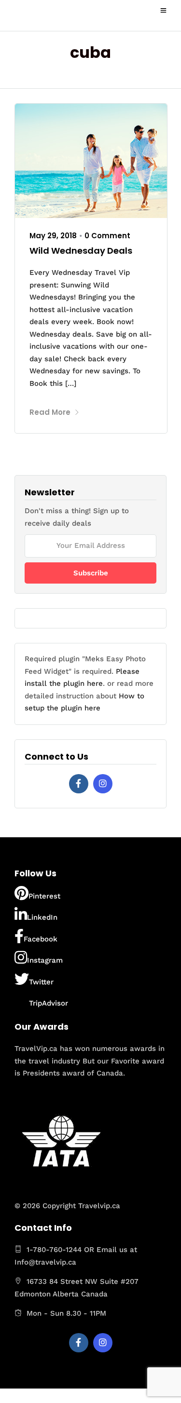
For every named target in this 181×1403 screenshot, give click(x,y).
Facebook (40, 939)
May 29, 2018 (53, 236)
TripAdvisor (48, 1003)
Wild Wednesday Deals (80, 251)
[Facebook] (78, 783)
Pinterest (44, 896)
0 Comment (107, 236)
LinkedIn (42, 917)
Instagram (45, 960)
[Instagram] (102, 783)
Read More (49, 412)
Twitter (41, 982)
